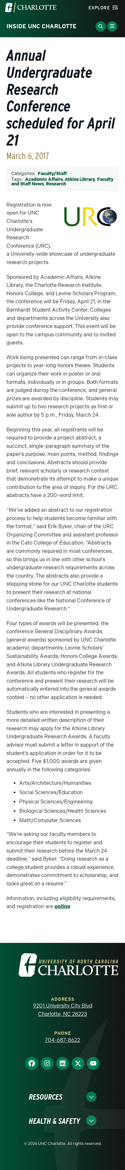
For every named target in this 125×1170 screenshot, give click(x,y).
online (62, 906)
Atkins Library (80, 179)
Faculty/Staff (52, 173)
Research (56, 184)
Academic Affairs (44, 179)
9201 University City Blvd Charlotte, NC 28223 (62, 1010)
